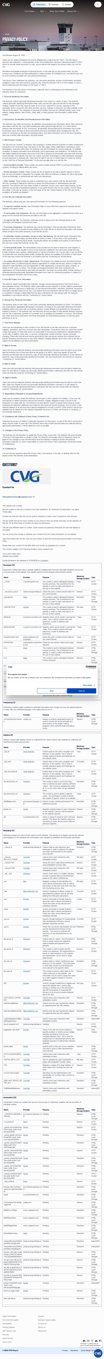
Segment (26, 781)
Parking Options (8, 1327)
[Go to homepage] (6, 5)
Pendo (25, 809)
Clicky (25, 1122)
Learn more (6, 1342)
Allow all (82, 691)
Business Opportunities (47, 1320)
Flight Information (9, 1316)
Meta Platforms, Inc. (30, 891)
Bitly (24, 881)
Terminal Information (10, 1320)
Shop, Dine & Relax (57, 11)
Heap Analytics (28, 752)
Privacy (65, 1350)
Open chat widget (1, 1354)
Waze (25, 597)
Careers (41, 1316)
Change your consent (10, 556)
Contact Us (42, 1324)
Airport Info (71, 11)
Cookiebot (44, 560)
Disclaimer (74, 1350)
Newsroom (42, 1331)
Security (5, 1335)
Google (26, 607)
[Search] (98, 4)
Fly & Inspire (29, 11)
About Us (41, 1327)
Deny (52, 691)
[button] (86, 1323)
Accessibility (7, 1324)
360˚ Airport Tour (9, 1331)
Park (42, 11)
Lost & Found (7, 1338)
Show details (87, 685)
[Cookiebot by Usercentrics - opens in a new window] (87, 666)
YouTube (26, 857)
